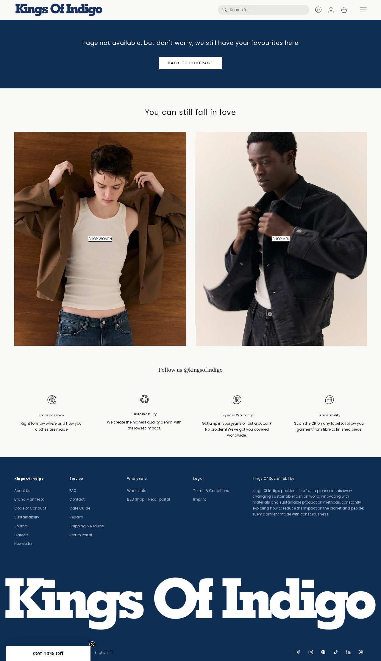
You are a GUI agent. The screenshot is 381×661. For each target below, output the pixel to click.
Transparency (51, 415)
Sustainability (144, 414)
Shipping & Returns (86, 526)
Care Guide (79, 508)
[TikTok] (335, 652)
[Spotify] (360, 652)
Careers (21, 534)
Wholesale (136, 490)
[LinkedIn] (348, 652)
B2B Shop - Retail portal (148, 499)
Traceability (329, 415)
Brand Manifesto (29, 499)
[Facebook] (298, 652)
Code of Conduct (30, 508)
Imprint (199, 499)
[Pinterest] (323, 652)
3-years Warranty (237, 415)
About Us (22, 490)
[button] (48, 653)
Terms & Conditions (211, 490)
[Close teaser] (92, 644)
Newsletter (23, 543)
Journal (21, 526)
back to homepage (190, 62)
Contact (77, 499)
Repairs (76, 517)
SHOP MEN (281, 238)
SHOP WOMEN (100, 238)
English (101, 652)
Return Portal (80, 534)
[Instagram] (310, 652)
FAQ (72, 490)
